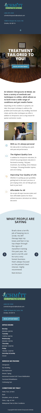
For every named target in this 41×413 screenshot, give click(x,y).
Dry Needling (6, 368)
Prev (4, 254)
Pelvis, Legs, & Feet (8, 400)
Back (3, 394)
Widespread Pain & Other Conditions (13, 403)
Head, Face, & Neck (8, 392)
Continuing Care (7, 382)
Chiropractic (5, 365)
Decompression (7, 370)
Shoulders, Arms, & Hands (10, 397)
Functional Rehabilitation (9, 379)
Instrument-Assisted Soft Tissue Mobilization (16, 376)
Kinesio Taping (6, 373)
